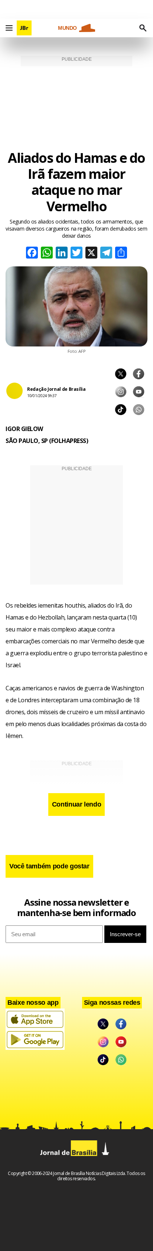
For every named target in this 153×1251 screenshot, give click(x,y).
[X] (91, 253)
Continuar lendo (76, 804)
